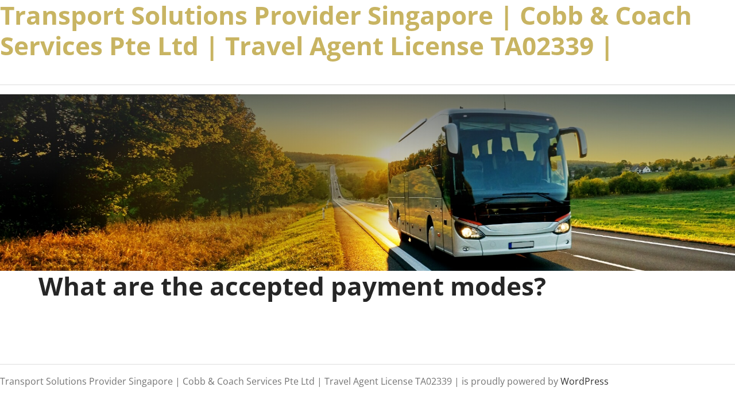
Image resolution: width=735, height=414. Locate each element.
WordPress (584, 381)
